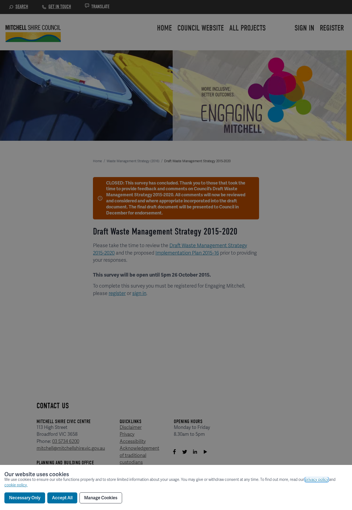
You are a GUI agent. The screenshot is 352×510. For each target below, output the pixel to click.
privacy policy (316, 479)
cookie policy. (16, 485)
